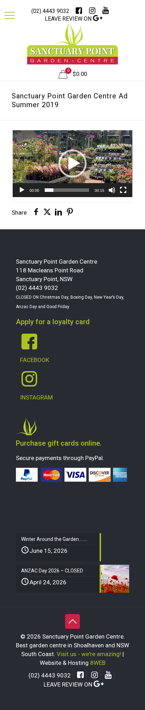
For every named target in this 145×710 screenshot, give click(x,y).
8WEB (98, 662)
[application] (72, 163)
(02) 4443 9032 (50, 11)
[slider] (67, 190)
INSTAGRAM (36, 397)
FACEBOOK (34, 359)
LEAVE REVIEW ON (69, 18)
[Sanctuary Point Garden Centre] (72, 46)
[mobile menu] (9, 16)
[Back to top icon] (72, 621)
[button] (72, 163)
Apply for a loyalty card (53, 322)
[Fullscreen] (123, 190)
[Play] (21, 190)
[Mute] (111, 190)
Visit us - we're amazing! (89, 653)
